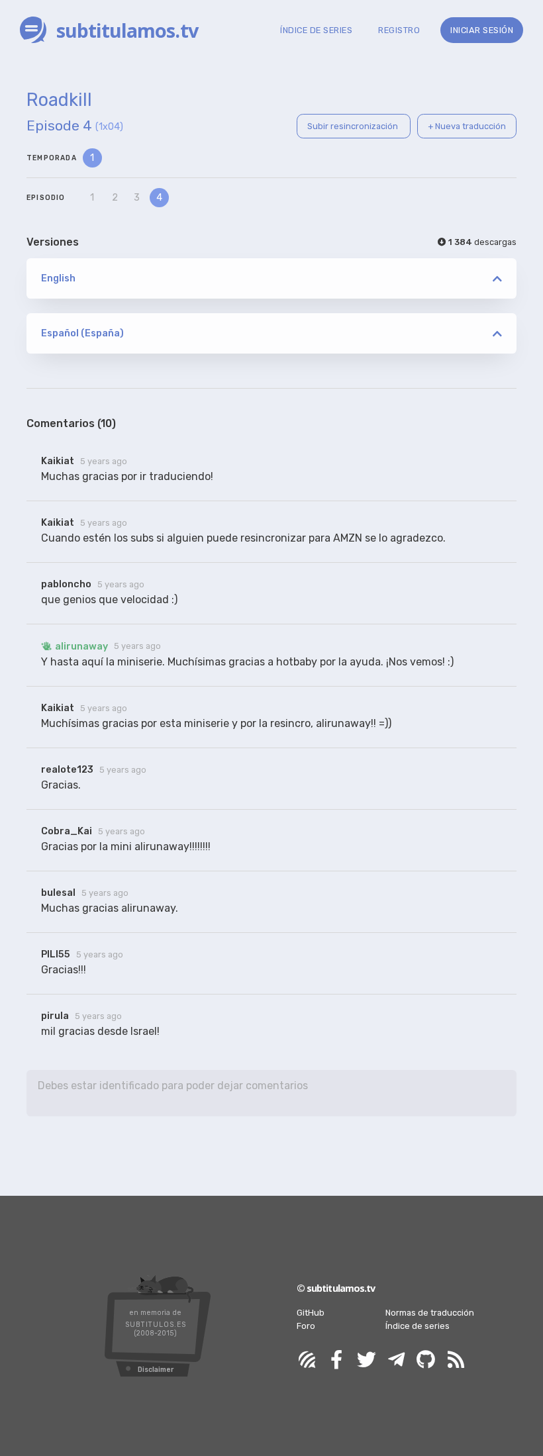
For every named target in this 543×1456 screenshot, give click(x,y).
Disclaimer (155, 1369)
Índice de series (417, 1326)
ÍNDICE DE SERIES (316, 30)
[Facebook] (336, 1360)
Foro (306, 1326)
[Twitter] (366, 1360)
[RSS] (456, 1360)
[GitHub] (426, 1360)
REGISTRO (399, 30)
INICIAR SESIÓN (481, 30)
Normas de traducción (429, 1313)
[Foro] (307, 1360)
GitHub (310, 1313)
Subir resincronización (353, 126)
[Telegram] (396, 1360)
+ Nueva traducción (467, 126)
